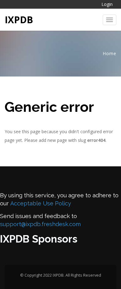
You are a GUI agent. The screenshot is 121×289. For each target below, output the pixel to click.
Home (109, 53)
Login (107, 4)
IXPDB (19, 19)
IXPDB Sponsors (38, 239)
